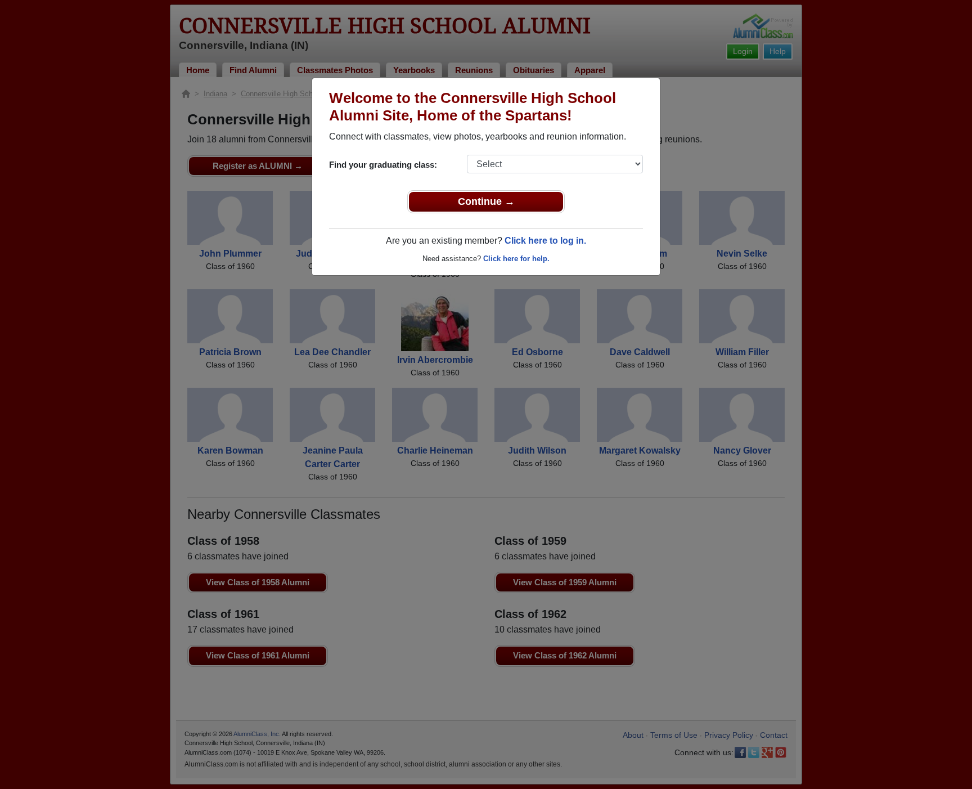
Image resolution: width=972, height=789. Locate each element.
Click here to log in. (545, 240)
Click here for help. (516, 258)
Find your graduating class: (383, 164)
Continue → (486, 201)
